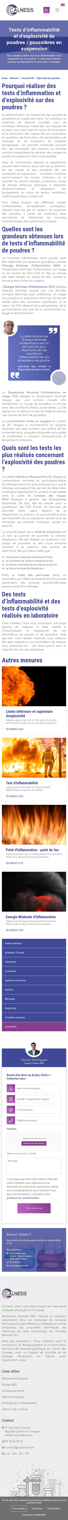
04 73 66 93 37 (15, 1262)
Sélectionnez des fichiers (34, 1143)
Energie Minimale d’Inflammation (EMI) (31, 265)
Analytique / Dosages (14, 952)
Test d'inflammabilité (22, 783)
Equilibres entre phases (15, 980)
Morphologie (10, 1008)
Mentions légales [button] (13, 1397)
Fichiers (11, 1129)
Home (5, 78)
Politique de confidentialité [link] (34, 1515)
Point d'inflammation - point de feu (32, 850)
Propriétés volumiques (15, 1017)
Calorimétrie (10, 962)
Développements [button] (13, 1390)
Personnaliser (53, 1508)
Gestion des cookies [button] (15, 1409)
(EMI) (29, 287)
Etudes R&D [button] (9, 1384)
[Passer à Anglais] (62, 5)
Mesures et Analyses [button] (15, 1378)
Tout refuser (37, 1508)
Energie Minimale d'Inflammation (31, 917)
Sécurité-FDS (28, 78)
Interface (9, 989)
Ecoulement (10, 971)
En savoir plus (14, 729)
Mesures (14, 78)
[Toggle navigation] (57, 10)
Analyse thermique (13, 943)
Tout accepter (19, 1508)
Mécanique (10, 999)
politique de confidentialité (23, 1198)
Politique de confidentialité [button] (19, 1403)
